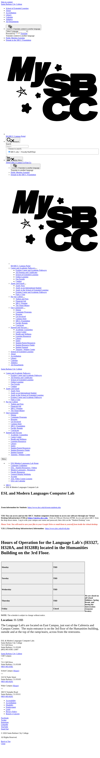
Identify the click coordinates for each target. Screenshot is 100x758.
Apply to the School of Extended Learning (32, 290)
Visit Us (28, 163)
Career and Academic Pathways (23, 268)
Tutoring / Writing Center (25, 349)
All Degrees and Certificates (26, 272)
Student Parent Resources (25, 343)
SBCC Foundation (23, 321)
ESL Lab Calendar (18, 481)
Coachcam (20, 325)
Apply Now (20, 286)
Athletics (9, 19)
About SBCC (11, 163)
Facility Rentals (22, 323)
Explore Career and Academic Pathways (31, 270)
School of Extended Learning (17, 8)
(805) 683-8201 (7, 681)
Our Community (17, 308)
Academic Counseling (24, 330)
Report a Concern (13, 714)
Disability (9, 705)
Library (9, 15)
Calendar (9, 17)
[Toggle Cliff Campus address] (2, 658)
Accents (14, 476)
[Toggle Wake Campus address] (2, 688)
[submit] (7, 156)
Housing (19, 314)
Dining (18, 310)
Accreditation (11, 13)
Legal (8, 709)
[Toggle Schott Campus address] (2, 673)
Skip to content (7, 2)
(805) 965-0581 (7, 667)
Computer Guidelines (19, 465)
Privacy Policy (11, 712)
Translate (23, 34)
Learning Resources (23, 336)
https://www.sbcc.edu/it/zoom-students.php (44, 507)
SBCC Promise (21, 303)
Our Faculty (20, 279)
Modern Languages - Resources (23, 470)
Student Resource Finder (25, 345)
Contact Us (20, 163)
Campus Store (21, 319)
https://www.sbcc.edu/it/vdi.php (57, 528)
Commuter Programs (24, 312)
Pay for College (17, 297)
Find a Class (20, 294)
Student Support (22, 347)
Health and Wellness (23, 334)
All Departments (12, 22)
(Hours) (16, 671)
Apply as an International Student (28, 288)
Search (8, 144)
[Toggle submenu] (36, 268)
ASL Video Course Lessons (21, 479)
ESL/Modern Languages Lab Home (25, 463)
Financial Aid (21, 301)
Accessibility (11, 701)
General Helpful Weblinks (21, 474)
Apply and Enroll (17, 283)
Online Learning (22, 277)
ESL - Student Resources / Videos (24, 468)
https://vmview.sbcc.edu (38, 518)
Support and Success (19, 327)
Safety (18, 341)
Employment (11, 707)
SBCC (8, 485)
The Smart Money (23, 305)
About (8, 11)
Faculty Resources (18, 472)
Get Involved (21, 316)
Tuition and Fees (22, 299)
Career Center (21, 332)
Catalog (19, 281)
